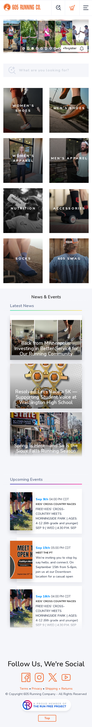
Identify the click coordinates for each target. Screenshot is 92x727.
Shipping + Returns (59, 688)
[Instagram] (39, 677)
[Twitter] (52, 677)
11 (68, 48)
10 (64, 48)
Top (47, 718)
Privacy (37, 688)
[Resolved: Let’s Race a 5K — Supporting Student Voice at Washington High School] (46, 408)
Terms (24, 688)
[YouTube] (66, 677)
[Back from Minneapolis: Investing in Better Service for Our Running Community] (46, 359)
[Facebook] (26, 677)
